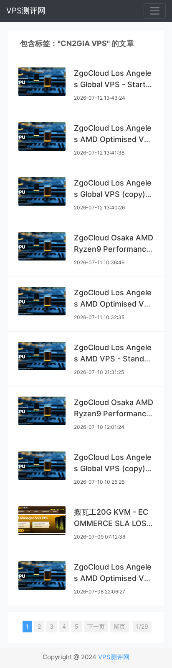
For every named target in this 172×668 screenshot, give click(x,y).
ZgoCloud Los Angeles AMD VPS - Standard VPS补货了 (113, 358)
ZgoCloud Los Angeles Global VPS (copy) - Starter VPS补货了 (113, 468)
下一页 (96, 626)
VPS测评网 (26, 10)
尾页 (119, 626)
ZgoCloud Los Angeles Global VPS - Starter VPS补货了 (113, 84)
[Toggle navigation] (155, 11)
